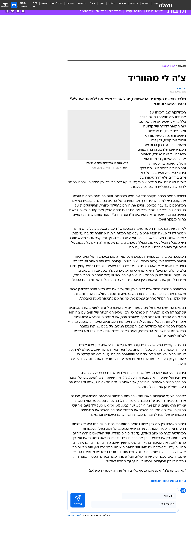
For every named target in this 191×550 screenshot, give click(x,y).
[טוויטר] (12, 11)
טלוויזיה (159, 11)
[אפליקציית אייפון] (17, 11)
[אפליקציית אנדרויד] (23, 11)
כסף (102, 3)
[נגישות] (5, 5)
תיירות (70, 3)
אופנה (44, 3)
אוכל (92, 3)
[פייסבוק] (7, 11)
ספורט (145, 3)
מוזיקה (138, 11)
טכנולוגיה (57, 3)
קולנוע (128, 11)
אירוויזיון (148, 11)
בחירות (134, 3)
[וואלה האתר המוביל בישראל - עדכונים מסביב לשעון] (165, 5)
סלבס (112, 3)
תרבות (122, 3)
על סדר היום (115, 11)
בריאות (82, 3)
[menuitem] (143, 5)
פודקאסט (101, 11)
